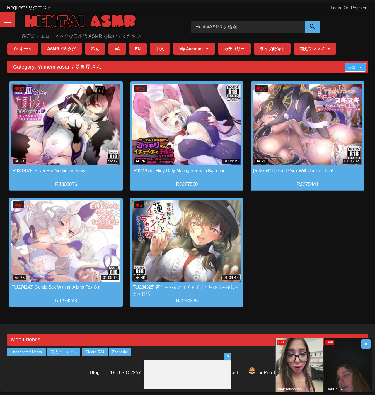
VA (117, 48)
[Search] (312, 27)
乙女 (95, 48)
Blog (95, 372)
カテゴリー (234, 48)
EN (138, 48)
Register (359, 7)
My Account (191, 48)
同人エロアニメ (64, 352)
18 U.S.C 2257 (125, 372)
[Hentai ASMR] (80, 22)
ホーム (26, 48)
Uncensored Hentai (27, 352)
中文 (160, 48)
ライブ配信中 (272, 48)
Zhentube (120, 352)
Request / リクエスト (29, 7)
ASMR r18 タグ (61, 48)
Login (336, 7)
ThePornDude (270, 372)
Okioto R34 (94, 352)
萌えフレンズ (312, 48)
